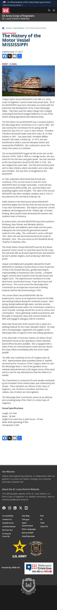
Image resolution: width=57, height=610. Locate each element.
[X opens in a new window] (20, 507)
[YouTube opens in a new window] (26, 507)
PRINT (5, 64)
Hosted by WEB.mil (11, 567)
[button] (13, 5)
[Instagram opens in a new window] (9, 507)
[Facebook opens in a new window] (4, 507)
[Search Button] (48, 10)
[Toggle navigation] (53, 10)
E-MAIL (13, 64)
